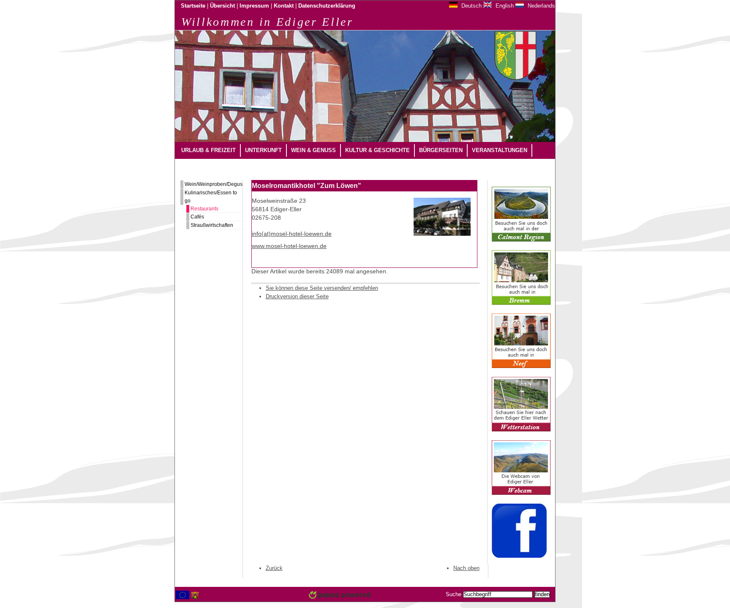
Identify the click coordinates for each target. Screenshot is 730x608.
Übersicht (222, 6)
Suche (453, 594)
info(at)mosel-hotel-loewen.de (292, 234)
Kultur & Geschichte (377, 150)
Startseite (193, 6)
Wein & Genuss (313, 150)
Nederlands (540, 6)
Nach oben (466, 568)
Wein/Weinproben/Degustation (213, 184)
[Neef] (521, 367)
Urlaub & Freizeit (208, 150)
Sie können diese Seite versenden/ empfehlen (322, 288)
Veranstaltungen (499, 150)
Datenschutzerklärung (326, 6)
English (504, 6)
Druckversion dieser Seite (297, 296)
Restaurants (204, 209)
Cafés (197, 217)
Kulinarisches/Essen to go (211, 197)
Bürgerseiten (441, 150)
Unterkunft (263, 150)
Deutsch (471, 6)
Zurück (274, 568)
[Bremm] (521, 303)
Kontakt (284, 6)
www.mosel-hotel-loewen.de (289, 246)
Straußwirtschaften (212, 225)
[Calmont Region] (521, 240)
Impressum (254, 6)
